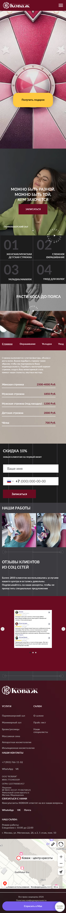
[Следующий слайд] (63, 629)
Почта (27, 809)
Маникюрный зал (11, 722)
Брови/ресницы (10, 729)
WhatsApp (7, 769)
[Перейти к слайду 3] (35, 652)
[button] (33, 209)
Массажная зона (11, 736)
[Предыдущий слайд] (2, 629)
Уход (61, 343)
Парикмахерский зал (13, 715)
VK (17, 769)
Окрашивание (28, 343)
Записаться (19, 494)
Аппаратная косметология (16, 742)
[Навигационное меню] (61, 5)
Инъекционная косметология (18, 747)
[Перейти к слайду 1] (30, 652)
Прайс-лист (39, 722)
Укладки (47, 343)
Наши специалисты (40, 730)
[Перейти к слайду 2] (33, 652)
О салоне (38, 715)
